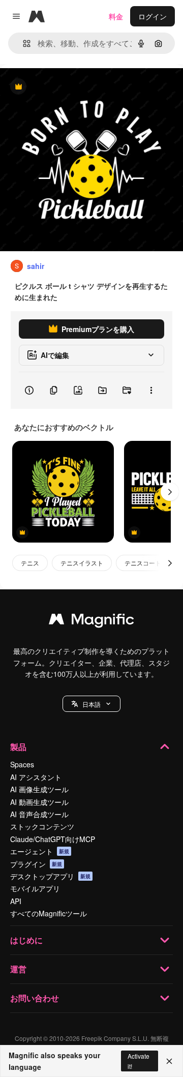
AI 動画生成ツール (39, 802)
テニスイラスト (81, 562)
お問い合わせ (34, 998)
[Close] (169, 1061)
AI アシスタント (36, 777)
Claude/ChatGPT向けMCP (52, 839)
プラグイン (36, 864)
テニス (30, 562)
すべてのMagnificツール (48, 913)
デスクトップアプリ (50, 876)
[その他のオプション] (151, 390)
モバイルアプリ (35, 888)
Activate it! (138, 1061)
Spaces (22, 764)
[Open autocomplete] (23, 43)
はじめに (26, 940)
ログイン (152, 16)
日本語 (91, 704)
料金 (116, 16)
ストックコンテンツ (42, 826)
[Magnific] (91, 621)
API (15, 901)
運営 (18, 969)
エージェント (39, 851)
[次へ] (170, 492)
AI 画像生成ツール (39, 789)
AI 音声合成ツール (39, 814)
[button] (91, 704)
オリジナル (70, 87)
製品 (18, 747)
